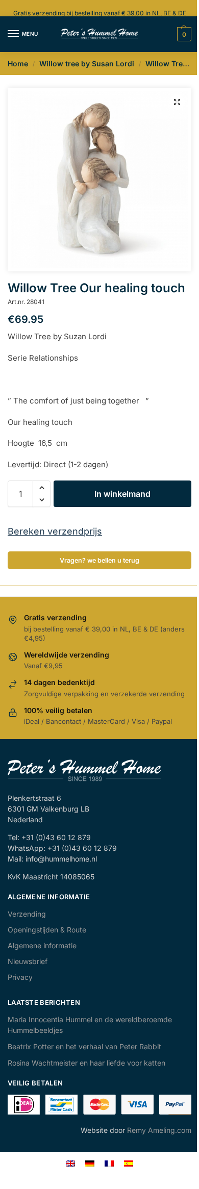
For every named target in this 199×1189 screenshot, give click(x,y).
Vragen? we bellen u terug (99, 560)
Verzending (27, 913)
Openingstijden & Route (47, 929)
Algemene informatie (42, 945)
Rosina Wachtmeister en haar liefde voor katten (86, 1062)
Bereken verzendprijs (55, 531)
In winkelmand (122, 494)
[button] (177, 102)
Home (18, 63)
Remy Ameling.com (159, 1130)
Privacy (20, 977)
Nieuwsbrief (27, 961)
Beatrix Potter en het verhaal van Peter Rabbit (84, 1046)
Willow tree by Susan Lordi (86, 63)
